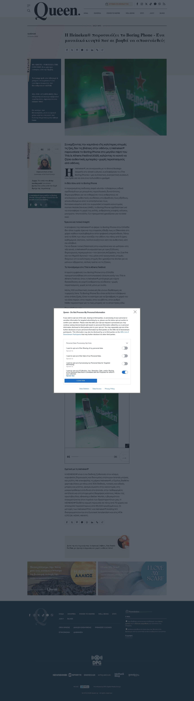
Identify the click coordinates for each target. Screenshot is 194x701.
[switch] (125, 348)
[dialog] (97, 350)
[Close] (136, 312)
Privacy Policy (110, 389)
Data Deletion (84, 389)
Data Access (97, 389)
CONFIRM (81, 380)
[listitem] (97, 343)
